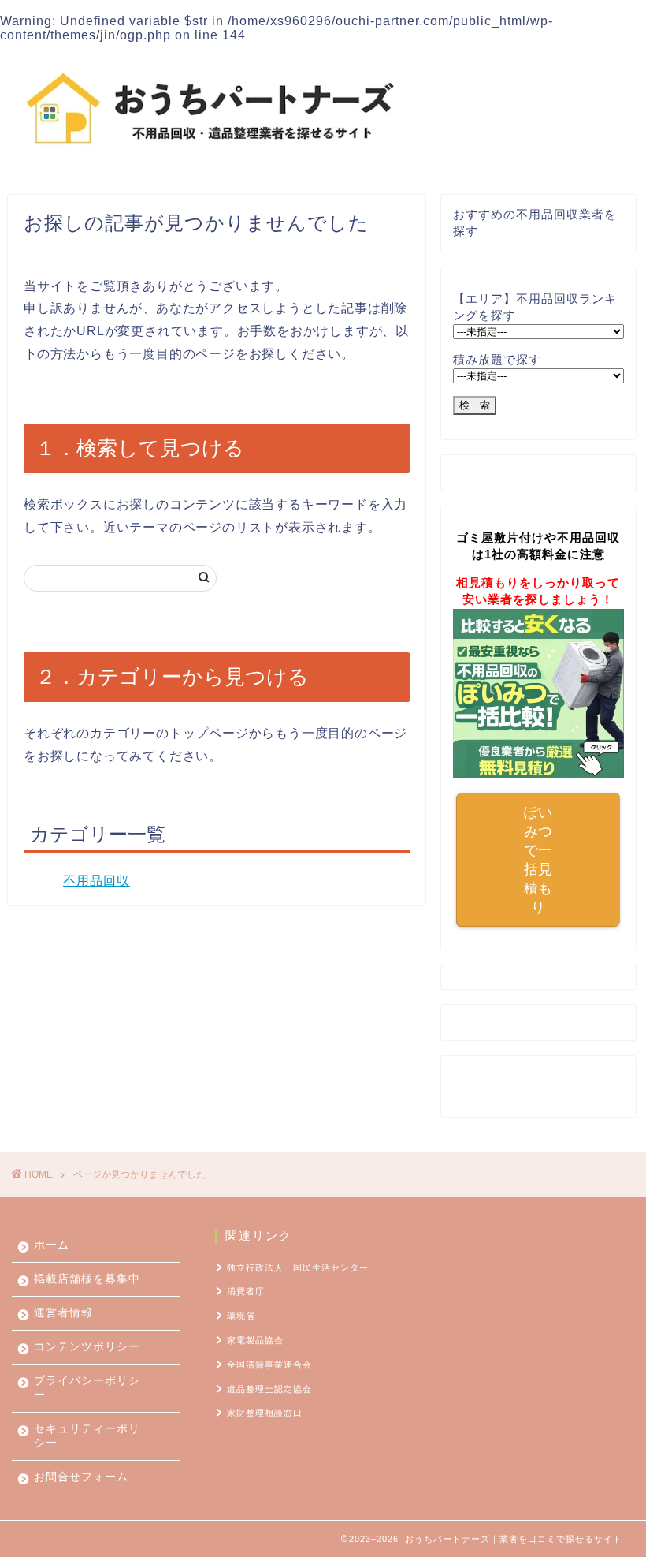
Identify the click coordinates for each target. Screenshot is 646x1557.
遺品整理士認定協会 (269, 1389)
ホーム (51, 1245)
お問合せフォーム (81, 1477)
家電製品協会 (255, 1340)
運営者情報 (63, 1313)
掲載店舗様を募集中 (87, 1279)
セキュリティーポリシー (87, 1436)
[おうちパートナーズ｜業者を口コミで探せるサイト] (210, 160)
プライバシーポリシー (87, 1388)
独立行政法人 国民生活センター (298, 1267)
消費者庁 (246, 1291)
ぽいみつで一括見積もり (538, 860)
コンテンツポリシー (87, 1347)
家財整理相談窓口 (265, 1412)
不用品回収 (96, 880)
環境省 (241, 1315)
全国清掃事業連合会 (269, 1364)
